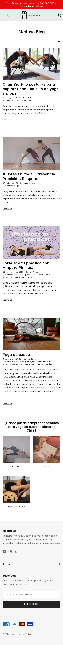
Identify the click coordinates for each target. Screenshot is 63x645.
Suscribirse (31, 604)
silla (16, 100)
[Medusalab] (31, 15)
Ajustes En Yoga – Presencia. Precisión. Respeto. (29, 176)
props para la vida (16, 277)
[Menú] (3, 15)
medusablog (32, 275)
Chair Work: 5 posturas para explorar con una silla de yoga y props (31, 89)
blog (24, 275)
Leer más (7, 120)
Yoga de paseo (16, 354)
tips (27, 277)
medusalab (43, 275)
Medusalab (15, 634)
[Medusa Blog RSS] (59, 41)
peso (51, 275)
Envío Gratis (12, 3)
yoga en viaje (46, 364)
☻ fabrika (26, 634)
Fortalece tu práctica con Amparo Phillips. (26, 265)
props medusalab (10, 364)
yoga (21, 100)
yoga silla (28, 100)
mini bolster (48, 362)
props (5, 277)
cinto (29, 362)
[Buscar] (10, 15)
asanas (17, 275)
